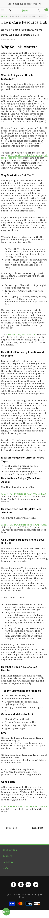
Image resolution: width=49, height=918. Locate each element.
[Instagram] (21, 884)
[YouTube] (28, 884)
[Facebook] (13, 884)
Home (4, 16)
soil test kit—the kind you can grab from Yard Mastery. (24, 156)
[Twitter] (35, 884)
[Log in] (38, 10)
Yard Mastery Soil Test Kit (21, 334)
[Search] (9, 10)
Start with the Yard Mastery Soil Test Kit (24, 806)
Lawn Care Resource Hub (22, 16)
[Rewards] (6, 911)
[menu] (2, 10)
